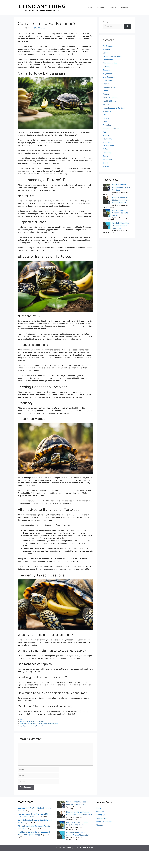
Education (107, 70)
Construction (108, 60)
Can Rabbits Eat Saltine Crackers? (31, 726)
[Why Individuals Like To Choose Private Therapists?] (106, 226)
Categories (100, 7)
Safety (105, 149)
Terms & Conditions (104, 822)
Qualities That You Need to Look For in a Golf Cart (121, 187)
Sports (105, 156)
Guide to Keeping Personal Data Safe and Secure (120, 213)
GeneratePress (87, 848)
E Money (106, 67)
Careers (106, 53)
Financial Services (110, 87)
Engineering (107, 74)
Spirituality (107, 153)
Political (106, 135)
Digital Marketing (110, 63)
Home (90, 7)
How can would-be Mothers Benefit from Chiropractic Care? (120, 200)
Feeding (32, 721)
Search (106, 22)
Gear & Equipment (110, 98)
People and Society (111, 129)
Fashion (106, 84)
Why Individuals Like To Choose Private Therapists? (120, 225)
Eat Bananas (24, 721)
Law (104, 115)
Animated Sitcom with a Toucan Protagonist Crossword (39, 723)
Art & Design (108, 46)
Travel (105, 163)
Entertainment (108, 77)
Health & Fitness (109, 101)
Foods (105, 91)
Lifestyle (106, 118)
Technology (107, 159)
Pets (21, 719)
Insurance (107, 111)
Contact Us (125, 7)
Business (106, 49)
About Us (114, 7)
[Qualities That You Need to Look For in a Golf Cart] (106, 188)
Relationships (108, 146)
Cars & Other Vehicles (112, 56)
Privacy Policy (101, 818)
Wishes (106, 166)
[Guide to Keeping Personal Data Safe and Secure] (106, 213)
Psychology (107, 139)
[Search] (127, 26)
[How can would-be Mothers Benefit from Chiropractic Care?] (106, 200)
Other (105, 122)
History (106, 104)
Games (106, 94)
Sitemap (99, 825)
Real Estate (107, 142)
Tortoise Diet (39, 721)
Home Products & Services (114, 108)
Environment (108, 80)
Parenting (107, 125)
